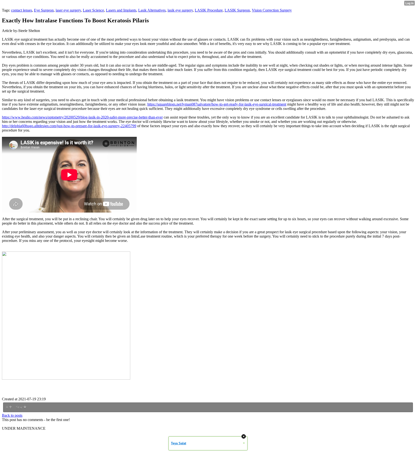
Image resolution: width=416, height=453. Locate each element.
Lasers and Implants (121, 10)
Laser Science (93, 10)
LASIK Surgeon (237, 10)
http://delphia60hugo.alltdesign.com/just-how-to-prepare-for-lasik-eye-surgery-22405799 (69, 126)
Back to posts (12, 415)
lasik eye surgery (180, 10)
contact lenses (21, 10)
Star (19, 407)
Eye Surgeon (44, 10)
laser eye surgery (68, 10)
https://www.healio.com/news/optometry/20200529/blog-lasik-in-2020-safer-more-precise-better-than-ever (82, 117)
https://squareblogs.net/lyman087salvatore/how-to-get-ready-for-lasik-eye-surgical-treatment (216, 104)
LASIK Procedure (209, 10)
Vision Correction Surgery (272, 10)
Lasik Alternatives (152, 10)
